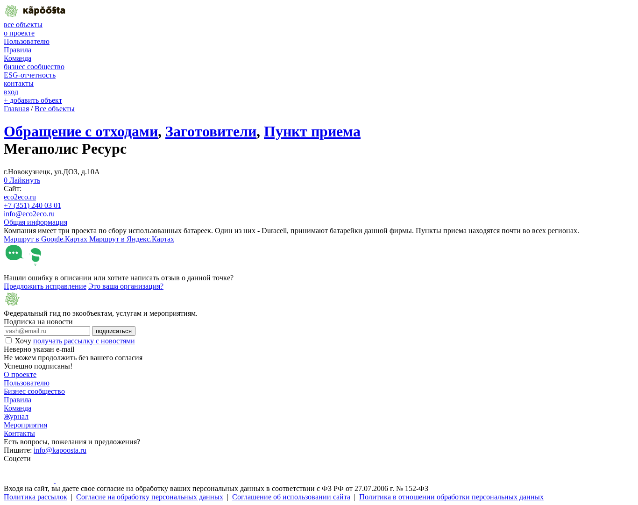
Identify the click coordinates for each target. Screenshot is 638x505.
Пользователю (27, 41)
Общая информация (35, 222)
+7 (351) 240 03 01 (32, 205)
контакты (19, 83)
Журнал (16, 416)
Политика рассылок (35, 497)
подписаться (114, 330)
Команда (17, 58)
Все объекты (55, 109)
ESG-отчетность (30, 75)
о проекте (19, 33)
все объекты (23, 24)
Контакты (19, 433)
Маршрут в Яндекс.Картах (131, 239)
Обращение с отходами (81, 131)
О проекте (20, 374)
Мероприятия (25, 425)
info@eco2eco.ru (29, 214)
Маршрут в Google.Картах (46, 239)
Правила (17, 50)
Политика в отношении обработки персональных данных (451, 497)
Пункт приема (312, 131)
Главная (16, 109)
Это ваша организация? (125, 286)
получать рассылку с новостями (84, 341)
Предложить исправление (45, 286)
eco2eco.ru (20, 197)
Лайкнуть (22, 180)
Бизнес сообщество (34, 391)
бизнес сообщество (34, 67)
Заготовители (210, 131)
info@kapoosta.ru (60, 450)
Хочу (75, 341)
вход (11, 92)
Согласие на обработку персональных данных (149, 497)
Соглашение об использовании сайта (291, 497)
